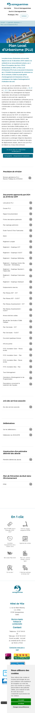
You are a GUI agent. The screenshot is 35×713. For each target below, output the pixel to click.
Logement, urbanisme (13, 22)
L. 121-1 (5, 90)
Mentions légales (17, 619)
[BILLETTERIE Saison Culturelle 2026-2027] (10, 521)
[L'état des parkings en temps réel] (25, 564)
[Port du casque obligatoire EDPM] (25, 521)
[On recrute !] (10, 564)
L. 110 (29, 88)
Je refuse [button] (21, 703)
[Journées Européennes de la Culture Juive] (10, 535)
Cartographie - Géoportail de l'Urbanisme (16, 156)
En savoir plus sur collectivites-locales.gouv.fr (16, 150)
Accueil (3, 22)
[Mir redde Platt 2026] (10, 550)
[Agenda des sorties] (25, 535)
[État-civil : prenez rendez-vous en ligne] (25, 550)
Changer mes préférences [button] (21, 707)
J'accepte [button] (21, 700)
